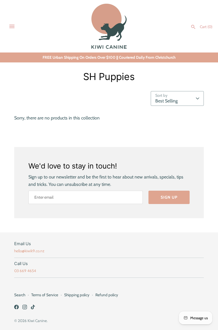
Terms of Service (44, 295)
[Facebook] (16, 308)
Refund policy (106, 295)
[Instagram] (24, 308)
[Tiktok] (33, 308)
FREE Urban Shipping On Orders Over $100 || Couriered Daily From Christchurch (109, 57)
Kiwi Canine (37, 320)
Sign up (169, 197)
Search (19, 295)
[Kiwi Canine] (109, 26)
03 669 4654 (25, 270)
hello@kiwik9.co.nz (29, 251)
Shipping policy (76, 295)
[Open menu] (12, 26)
